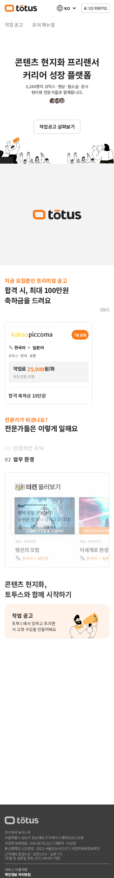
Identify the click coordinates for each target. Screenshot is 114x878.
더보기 (104, 309)
